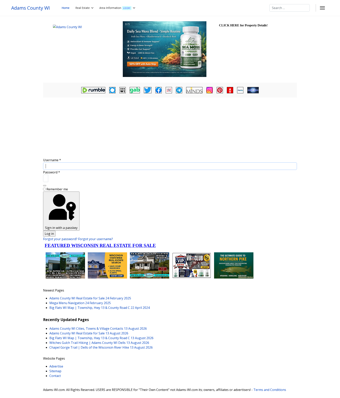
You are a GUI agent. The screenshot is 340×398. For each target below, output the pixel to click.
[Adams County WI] (82, 49)
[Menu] (322, 8)
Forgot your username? (95, 239)
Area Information (114, 8)
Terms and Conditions (269, 390)
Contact (55, 376)
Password (51, 172)
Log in (49, 233)
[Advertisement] (170, 128)
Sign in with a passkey (61, 228)
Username (52, 160)
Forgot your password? (60, 239)
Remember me (57, 189)
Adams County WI (30, 8)
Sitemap (55, 371)
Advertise (56, 366)
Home (65, 8)
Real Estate (82, 8)
